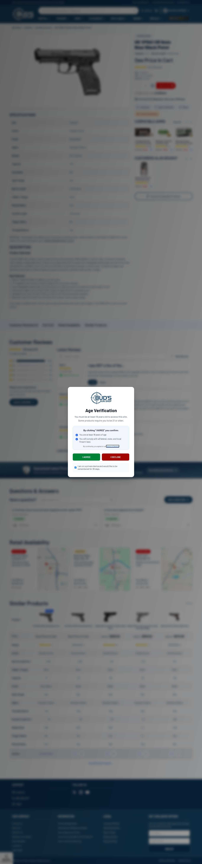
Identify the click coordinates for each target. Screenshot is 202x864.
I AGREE (86, 457)
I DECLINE (115, 457)
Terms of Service (112, 446)
